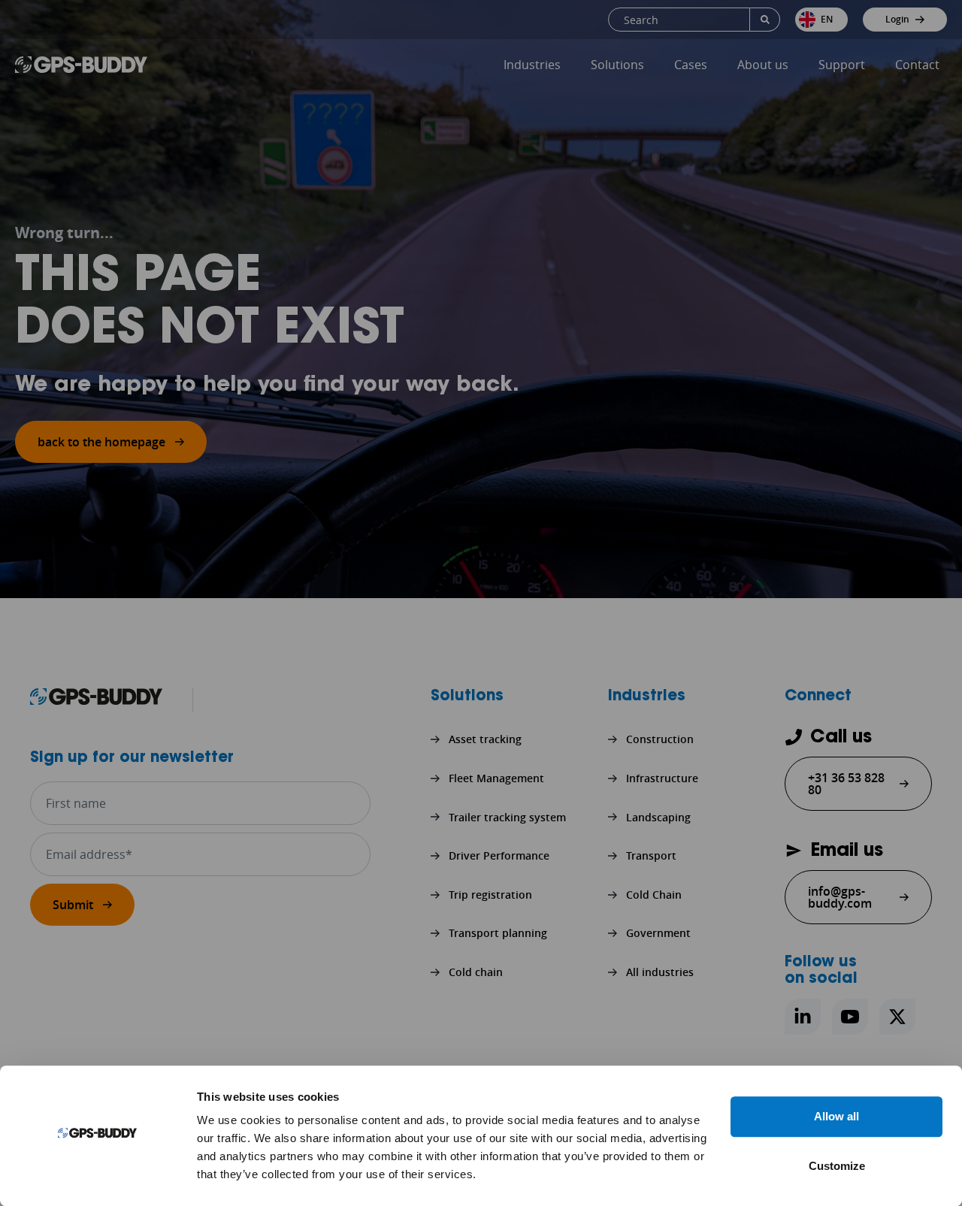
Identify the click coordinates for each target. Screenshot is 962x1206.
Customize (837, 1165)
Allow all (836, 1116)
